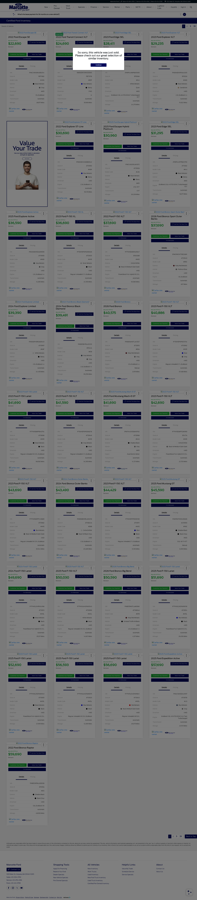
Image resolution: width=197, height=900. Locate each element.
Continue (98, 65)
